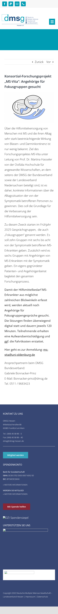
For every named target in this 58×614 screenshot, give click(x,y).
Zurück (39, 62)
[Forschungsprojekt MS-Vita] (29, 93)
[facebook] (4, 3)
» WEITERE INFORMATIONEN (15, 484)
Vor (48, 62)
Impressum (30, 596)
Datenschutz (42, 596)
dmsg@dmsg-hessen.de (13, 441)
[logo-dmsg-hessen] (20, 15)
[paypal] (10, 3)
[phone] (23, 3)
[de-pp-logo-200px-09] (19, 572)
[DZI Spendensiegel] (15, 518)
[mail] (17, 3)
